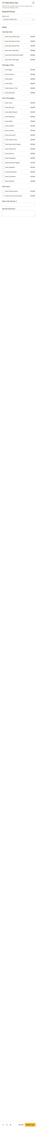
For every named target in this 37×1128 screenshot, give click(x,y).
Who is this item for (9, 201)
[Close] (33, 3)
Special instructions (8, 209)
